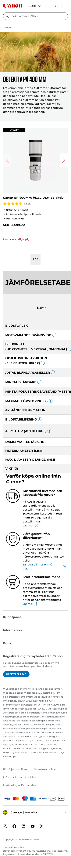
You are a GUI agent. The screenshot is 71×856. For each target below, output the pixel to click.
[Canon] (12, 6)
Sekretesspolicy (45, 769)
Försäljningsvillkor (15, 769)
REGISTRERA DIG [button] (16, 674)
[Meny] (66, 5)
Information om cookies (19, 777)
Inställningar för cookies (19, 785)
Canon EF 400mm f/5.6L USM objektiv (33, 198)
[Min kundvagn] (57, 5)
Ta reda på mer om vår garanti (38, 566)
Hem (8, 27)
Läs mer (28, 525)
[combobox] (35, 16)
